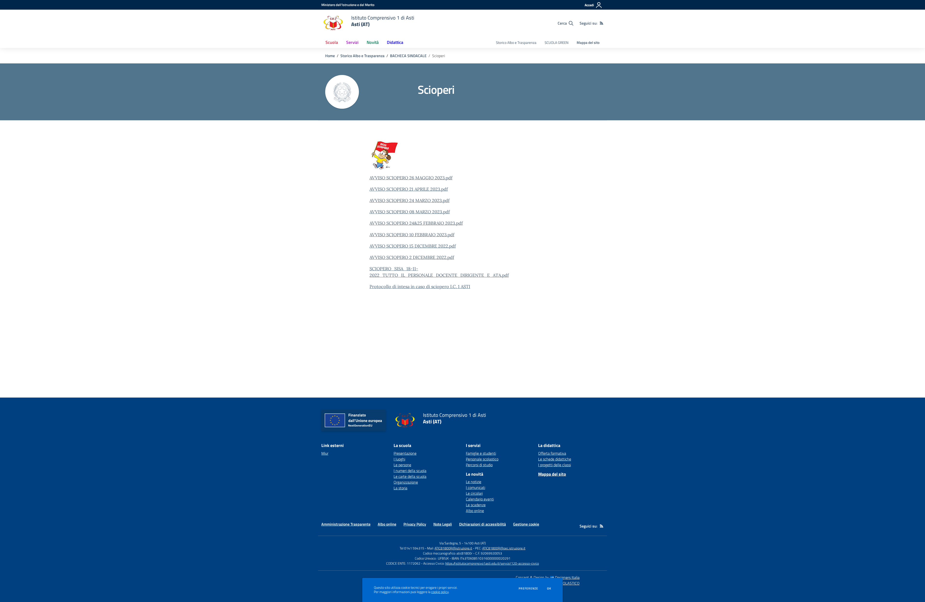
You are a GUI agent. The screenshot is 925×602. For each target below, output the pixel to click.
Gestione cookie (526, 524)
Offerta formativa (552, 453)
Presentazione (405, 453)
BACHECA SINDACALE (408, 56)
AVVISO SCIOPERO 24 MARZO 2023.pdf (409, 200)
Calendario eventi (480, 499)
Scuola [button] (331, 42)
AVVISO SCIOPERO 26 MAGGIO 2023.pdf (411, 178)
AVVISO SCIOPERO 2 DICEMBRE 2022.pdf (412, 257)
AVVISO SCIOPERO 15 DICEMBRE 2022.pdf (413, 246)
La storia (400, 488)
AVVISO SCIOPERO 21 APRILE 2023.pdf (409, 189)
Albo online (475, 511)
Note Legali (442, 524)
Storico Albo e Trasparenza (516, 42)
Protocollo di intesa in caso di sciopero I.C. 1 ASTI (420, 286)
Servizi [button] (352, 42)
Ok (549, 588)
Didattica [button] (395, 42)
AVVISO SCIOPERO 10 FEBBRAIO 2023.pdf (412, 234)
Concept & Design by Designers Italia (548, 577)
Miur (324, 453)
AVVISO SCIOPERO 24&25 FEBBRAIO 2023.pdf (416, 223)
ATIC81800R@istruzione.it (453, 548)
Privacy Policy (414, 524)
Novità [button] (373, 42)
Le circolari (474, 493)
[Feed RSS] (601, 23)
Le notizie (473, 482)
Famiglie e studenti (481, 453)
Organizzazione (406, 482)
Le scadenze (476, 505)
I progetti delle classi (554, 465)
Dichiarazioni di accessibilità (482, 524)
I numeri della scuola (410, 470)
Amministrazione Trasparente (345, 524)
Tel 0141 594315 (412, 548)
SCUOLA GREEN (556, 42)
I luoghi (399, 459)
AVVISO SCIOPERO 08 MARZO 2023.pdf (410, 212)
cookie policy (440, 592)
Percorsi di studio (479, 465)
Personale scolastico (482, 459)
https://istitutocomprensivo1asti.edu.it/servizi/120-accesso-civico (492, 563)
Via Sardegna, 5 (450, 543)
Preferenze (528, 588)
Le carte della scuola (410, 476)
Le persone (402, 465)
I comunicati (475, 487)
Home (330, 56)
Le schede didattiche (554, 459)
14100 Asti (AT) (475, 543)
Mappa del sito (588, 42)
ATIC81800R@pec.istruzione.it (503, 548)
